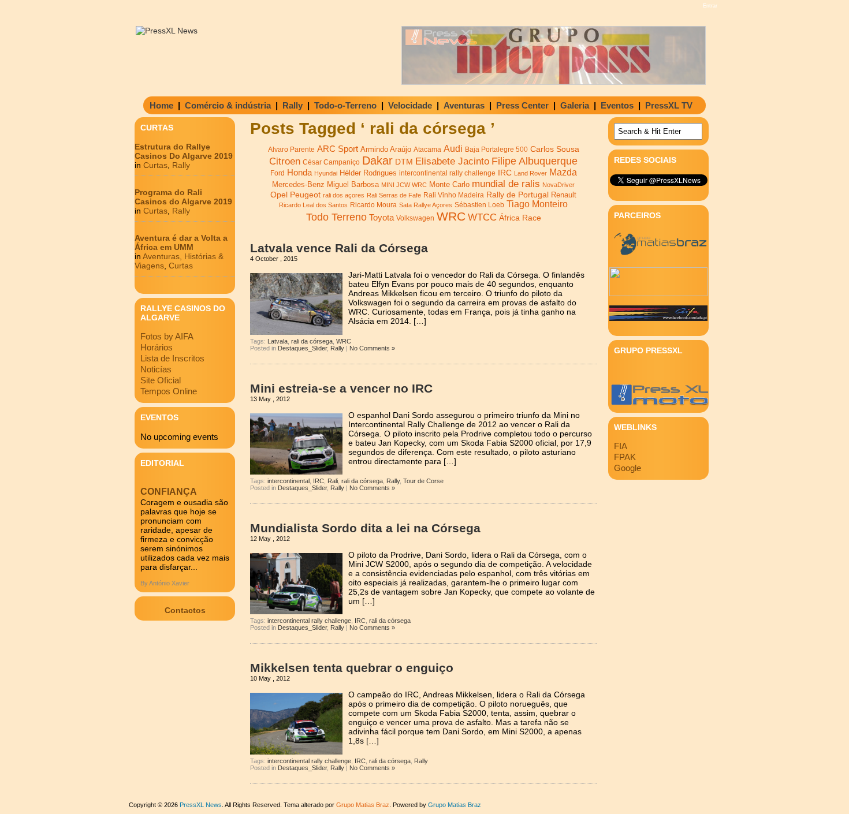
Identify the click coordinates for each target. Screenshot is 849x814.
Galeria (574, 105)
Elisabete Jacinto (452, 161)
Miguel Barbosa (353, 185)
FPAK (625, 457)
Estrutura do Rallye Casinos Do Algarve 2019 (184, 151)
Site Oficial (160, 380)
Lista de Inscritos (172, 358)
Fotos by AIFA (166, 336)
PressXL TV (668, 105)
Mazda (563, 172)
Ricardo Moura (373, 205)
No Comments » (372, 348)
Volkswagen (415, 218)
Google (627, 468)
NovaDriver (558, 184)
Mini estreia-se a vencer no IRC (341, 388)
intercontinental (288, 480)
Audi (453, 148)
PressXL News (201, 804)
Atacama (427, 149)
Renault (563, 195)
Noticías (156, 369)
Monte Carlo (449, 185)
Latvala (277, 341)
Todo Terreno (336, 217)
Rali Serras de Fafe (394, 195)
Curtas (155, 165)
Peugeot (305, 194)
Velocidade (410, 105)
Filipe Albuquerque (534, 161)
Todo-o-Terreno (345, 105)
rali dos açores (343, 195)
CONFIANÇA (168, 491)
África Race (520, 218)
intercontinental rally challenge (447, 173)
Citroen (284, 161)
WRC (451, 216)
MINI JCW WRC (404, 184)
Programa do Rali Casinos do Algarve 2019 (183, 197)
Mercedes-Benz (298, 184)
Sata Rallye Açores (425, 204)
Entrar (710, 6)
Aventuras (464, 105)
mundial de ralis (506, 183)
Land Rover (530, 173)
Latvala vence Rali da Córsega (339, 248)
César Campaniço (331, 162)
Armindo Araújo (385, 149)
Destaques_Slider (302, 348)
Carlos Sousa (554, 149)
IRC (505, 172)
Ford (277, 173)
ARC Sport (337, 149)
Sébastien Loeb (479, 204)
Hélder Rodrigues (368, 173)
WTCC (482, 217)
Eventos (617, 105)
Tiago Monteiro (537, 204)
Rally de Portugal (517, 194)
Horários (156, 347)
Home (161, 105)
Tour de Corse (423, 480)
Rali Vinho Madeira (453, 195)
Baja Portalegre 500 (496, 149)
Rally (292, 105)
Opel (279, 194)
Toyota (381, 217)
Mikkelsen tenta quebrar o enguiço (351, 667)
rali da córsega (312, 341)
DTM (404, 161)
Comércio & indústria (228, 105)
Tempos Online (168, 391)
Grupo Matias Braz (454, 804)
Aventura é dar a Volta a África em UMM (181, 242)
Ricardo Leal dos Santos (313, 204)
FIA (620, 446)
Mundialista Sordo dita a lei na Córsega (365, 528)
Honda (299, 172)
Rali (332, 480)
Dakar (377, 160)
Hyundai (325, 173)
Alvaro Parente (291, 149)
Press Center (522, 105)
